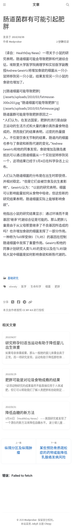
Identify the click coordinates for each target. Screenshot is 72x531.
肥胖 (57, 286)
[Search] (67, 4)
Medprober (15, 41)
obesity (13, 286)
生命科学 (36, 286)
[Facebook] (19, 302)
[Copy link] (30, 302)
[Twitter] (13, 302)
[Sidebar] (4, 4)
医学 (23, 286)
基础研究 (13, 278)
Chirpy (47, 523)
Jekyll (34, 523)
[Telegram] (24, 302)
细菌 (48, 286)
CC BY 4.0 (27, 310)
